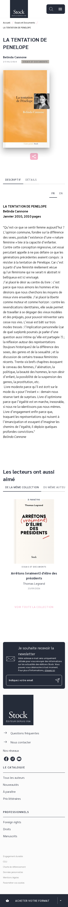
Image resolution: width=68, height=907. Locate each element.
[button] (35, 61)
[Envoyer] (57, 680)
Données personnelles (13, 872)
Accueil (6, 22)
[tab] (13, 179)
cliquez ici (50, 670)
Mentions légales (11, 877)
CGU (5, 861)
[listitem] (6, 759)
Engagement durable (13, 856)
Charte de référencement (14, 866)
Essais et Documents (25, 22)
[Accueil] (19, 9)
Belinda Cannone (15, 57)
